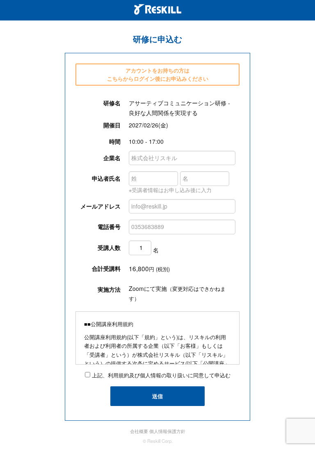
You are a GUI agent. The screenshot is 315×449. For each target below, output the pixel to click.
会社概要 (139, 431)
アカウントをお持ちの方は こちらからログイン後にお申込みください (157, 74)
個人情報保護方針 (167, 431)
